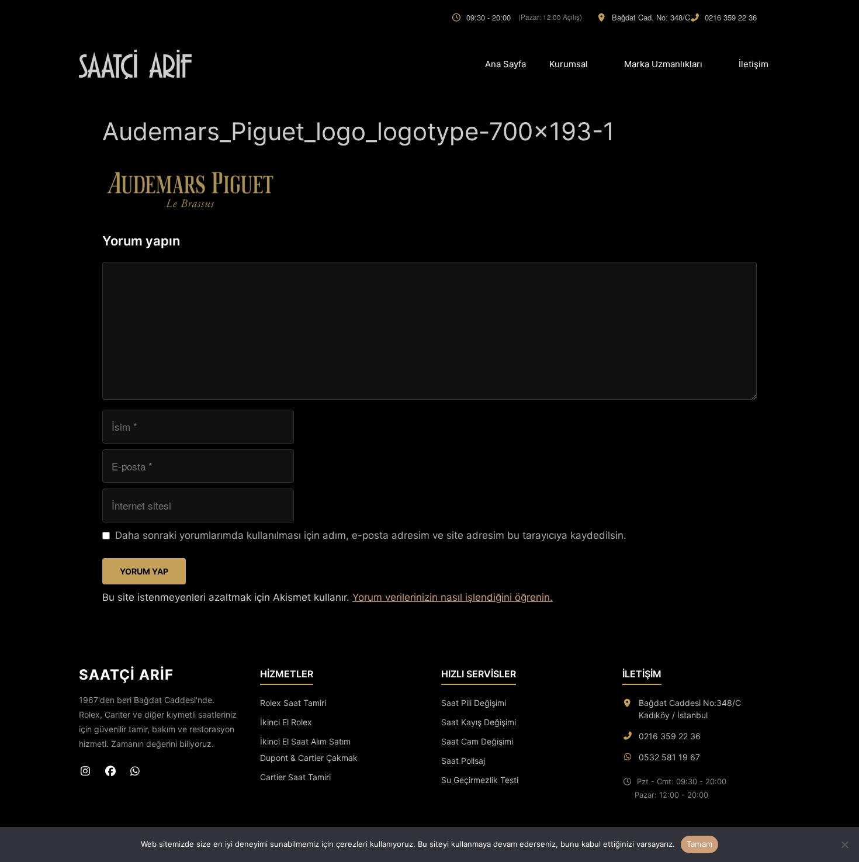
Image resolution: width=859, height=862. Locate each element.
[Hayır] (844, 844)
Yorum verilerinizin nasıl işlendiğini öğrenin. (452, 597)
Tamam (699, 844)
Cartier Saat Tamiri (295, 777)
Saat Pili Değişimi (473, 703)
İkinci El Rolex (286, 722)
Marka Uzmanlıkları (663, 64)
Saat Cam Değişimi (477, 741)
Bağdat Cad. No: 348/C (651, 17)
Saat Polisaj (463, 761)
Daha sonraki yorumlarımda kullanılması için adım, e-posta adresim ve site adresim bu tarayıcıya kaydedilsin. (370, 535)
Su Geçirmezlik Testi (479, 780)
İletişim (753, 64)
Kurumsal (568, 64)
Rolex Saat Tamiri (293, 703)
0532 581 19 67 (669, 757)
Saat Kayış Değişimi (478, 722)
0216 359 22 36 (731, 17)
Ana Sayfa (505, 64)
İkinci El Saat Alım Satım (305, 741)
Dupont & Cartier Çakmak (309, 758)
